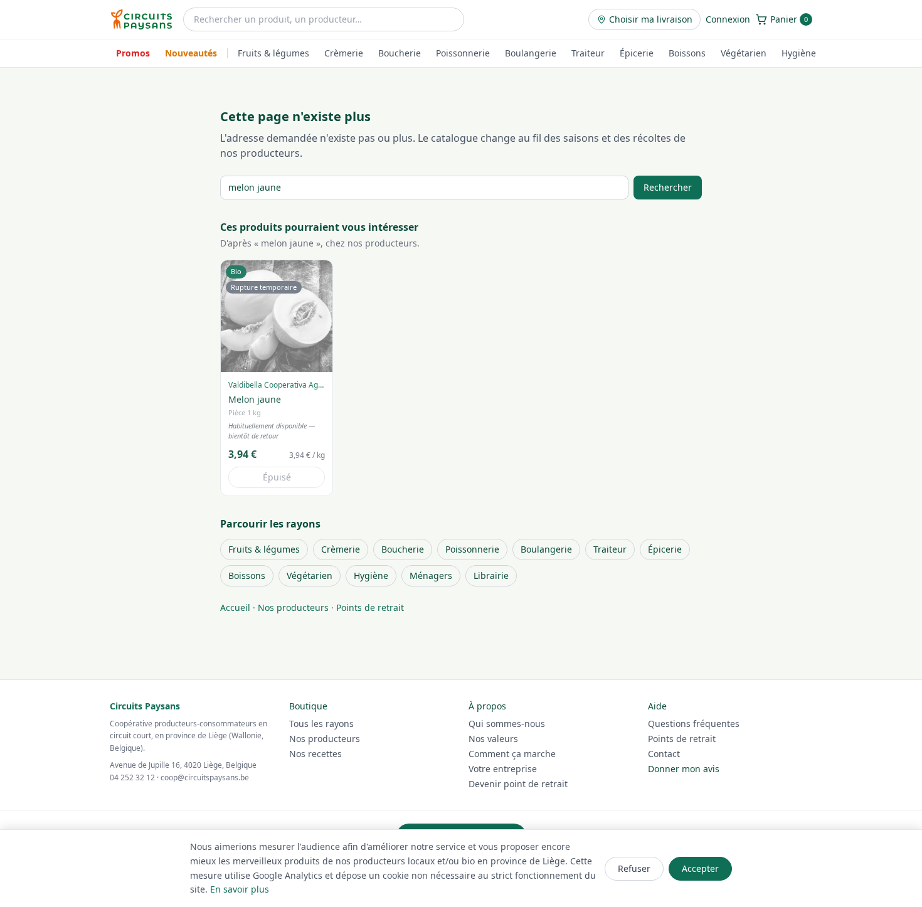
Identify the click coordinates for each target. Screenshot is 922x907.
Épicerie (637, 53)
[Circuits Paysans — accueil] (141, 19)
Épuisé (277, 477)
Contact (664, 754)
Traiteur (588, 53)
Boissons (687, 53)
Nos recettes (315, 754)
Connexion (728, 19)
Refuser (634, 868)
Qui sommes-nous (507, 723)
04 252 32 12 (132, 777)
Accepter (700, 868)
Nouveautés (191, 53)
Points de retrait (370, 607)
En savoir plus (239, 889)
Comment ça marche (512, 754)
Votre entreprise (503, 769)
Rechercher (668, 187)
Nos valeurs (493, 739)
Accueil (235, 607)
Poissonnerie (463, 53)
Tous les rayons (321, 723)
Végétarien (743, 53)
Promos (133, 53)
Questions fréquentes (693, 723)
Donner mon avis (683, 769)
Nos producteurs (293, 607)
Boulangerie (530, 53)
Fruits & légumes (273, 53)
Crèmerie (343, 53)
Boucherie (399, 53)
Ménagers (431, 575)
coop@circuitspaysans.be (205, 777)
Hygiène (799, 53)
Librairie (491, 575)
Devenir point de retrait (518, 784)
